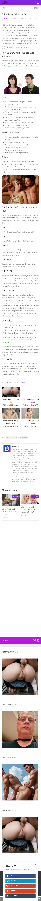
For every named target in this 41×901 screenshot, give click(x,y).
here (25, 382)
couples (9, 437)
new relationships (23, 437)
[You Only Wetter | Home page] (8, 3)
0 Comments (35, 8)
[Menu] (38, 2)
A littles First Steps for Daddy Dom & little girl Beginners (9, 511)
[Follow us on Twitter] (34, 640)
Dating (4, 8)
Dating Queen (7, 18)
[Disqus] (20, 552)
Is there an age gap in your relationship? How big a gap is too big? (28, 509)
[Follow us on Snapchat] (38, 640)
